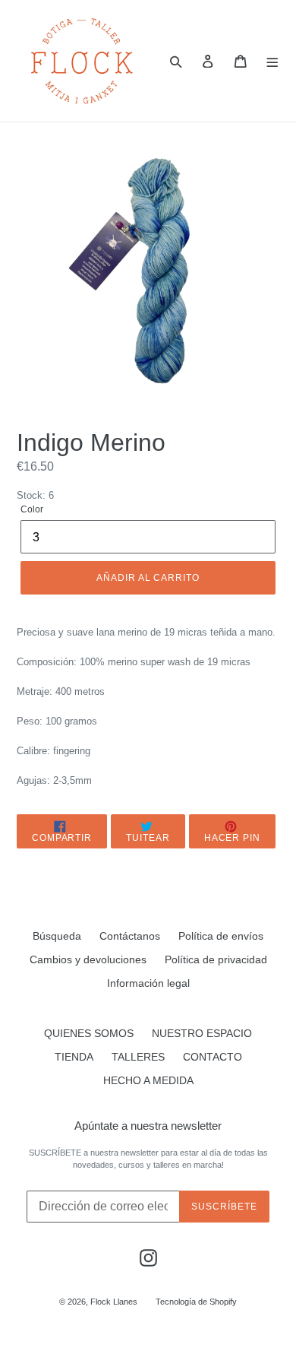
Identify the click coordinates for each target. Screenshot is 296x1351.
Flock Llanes (113, 1301)
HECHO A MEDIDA (148, 1080)
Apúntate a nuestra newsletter (148, 1125)
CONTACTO (212, 1057)
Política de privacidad (216, 959)
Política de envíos (220, 936)
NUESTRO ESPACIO (202, 1033)
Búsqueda (57, 936)
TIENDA (74, 1057)
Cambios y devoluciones (88, 959)
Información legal (148, 983)
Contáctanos (129, 936)
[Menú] (273, 61)
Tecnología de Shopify (196, 1301)
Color (31, 509)
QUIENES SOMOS (89, 1033)
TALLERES (138, 1057)
